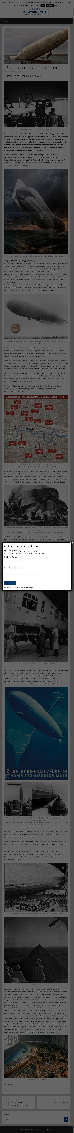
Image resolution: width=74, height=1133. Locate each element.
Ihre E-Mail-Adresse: (11, 557)
